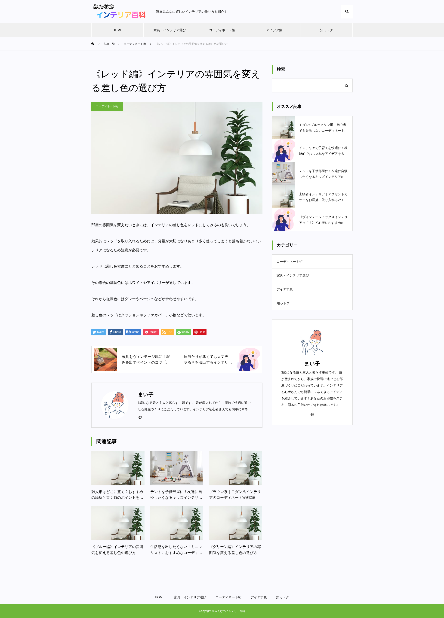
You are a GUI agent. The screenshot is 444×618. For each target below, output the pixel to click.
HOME (117, 30)
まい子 (312, 363)
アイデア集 (274, 30)
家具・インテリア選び (170, 30)
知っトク (326, 30)
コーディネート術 (222, 30)
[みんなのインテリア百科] (119, 11)
